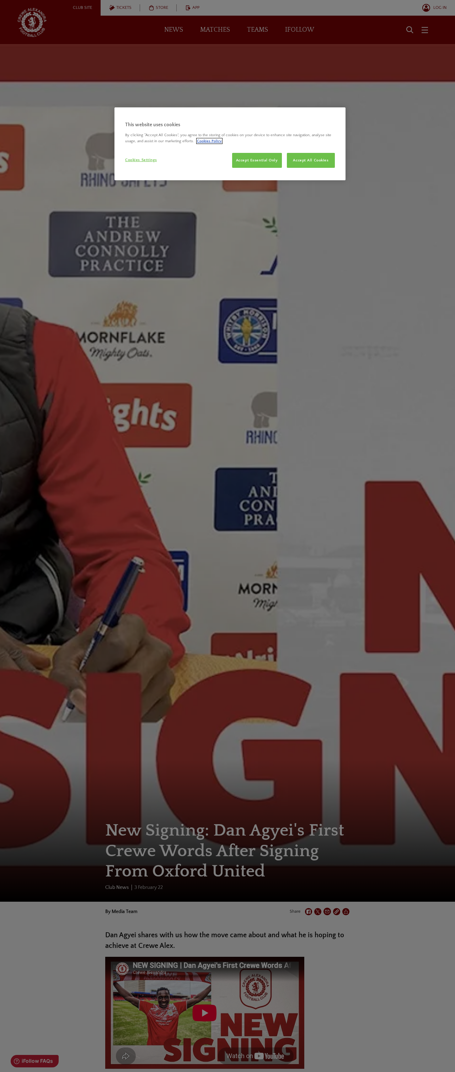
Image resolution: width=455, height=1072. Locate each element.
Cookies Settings (141, 160)
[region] (230, 144)
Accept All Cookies (310, 160)
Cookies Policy (209, 141)
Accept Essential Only (257, 160)
